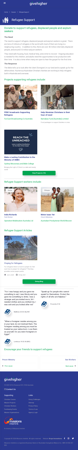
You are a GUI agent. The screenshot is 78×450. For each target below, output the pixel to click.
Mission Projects (9, 403)
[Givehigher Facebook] (64, 438)
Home (6, 12)
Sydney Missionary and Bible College (19, 163)
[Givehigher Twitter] (73, 438)
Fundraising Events (10, 409)
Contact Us (11, 389)
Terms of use (33, 409)
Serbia (10, 190)
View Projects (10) (39, 173)
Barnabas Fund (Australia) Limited (54, 119)
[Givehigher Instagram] (68, 438)
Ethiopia (47, 190)
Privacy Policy (33, 406)
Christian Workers (10, 406)
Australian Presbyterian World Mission (56, 220)
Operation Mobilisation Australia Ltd (18, 220)
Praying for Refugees (13, 263)
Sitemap (31, 403)
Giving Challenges (34, 399)
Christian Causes (10, 399)
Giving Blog (39, 281)
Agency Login (33, 412)
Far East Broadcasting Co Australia (18, 119)
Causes (13, 12)
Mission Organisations (11, 412)
